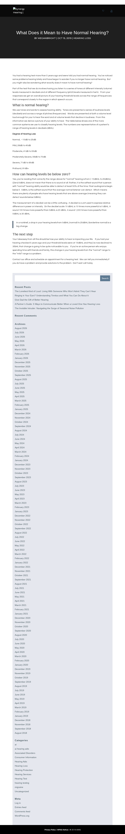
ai (15, 744)
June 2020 (20, 643)
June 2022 (20, 541)
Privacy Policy (50, 830)
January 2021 (21, 613)
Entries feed (20, 807)
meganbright (47, 38)
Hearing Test (21, 778)
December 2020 (22, 618)
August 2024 (21, 430)
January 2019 (21, 716)
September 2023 (23, 477)
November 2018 (22, 724)
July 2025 (19, 383)
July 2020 (19, 639)
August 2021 (21, 584)
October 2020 (21, 626)
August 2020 (21, 635)
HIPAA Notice (62, 830)
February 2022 (22, 558)
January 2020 (21, 665)
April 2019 (20, 703)
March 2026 (20, 349)
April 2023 (20, 498)
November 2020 (22, 622)
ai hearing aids (22, 749)
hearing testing (22, 783)
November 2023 (22, 469)
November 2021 (22, 571)
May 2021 (19, 596)
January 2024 (21, 460)
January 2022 (21, 562)
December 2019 (22, 669)
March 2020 (20, 656)
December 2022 (22, 515)
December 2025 (22, 362)
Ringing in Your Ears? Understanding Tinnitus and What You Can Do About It (52, 295)
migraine (19, 787)
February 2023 (22, 507)
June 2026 (20, 337)
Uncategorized (22, 791)
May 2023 (19, 494)
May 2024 (19, 443)
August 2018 (21, 733)
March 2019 (20, 707)
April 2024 (20, 447)
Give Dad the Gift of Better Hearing (31, 300)
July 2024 (19, 435)
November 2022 (22, 520)
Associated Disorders (25, 753)
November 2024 (22, 417)
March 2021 (20, 605)
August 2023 (21, 481)
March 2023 (20, 503)
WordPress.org (22, 816)
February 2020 (22, 660)
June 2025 (20, 388)
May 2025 (19, 392)
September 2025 (23, 375)
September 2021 (23, 579)
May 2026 (19, 341)
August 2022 (21, 533)
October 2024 (21, 422)
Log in (18, 803)
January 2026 (21, 358)
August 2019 (21, 686)
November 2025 (22, 366)
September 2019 (23, 682)
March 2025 (20, 400)
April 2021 (20, 601)
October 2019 (21, 677)
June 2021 (20, 592)
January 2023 (21, 511)
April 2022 (20, 550)
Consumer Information (25, 757)
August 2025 (21, 379)
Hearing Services (23, 774)
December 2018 (22, 720)
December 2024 (22, 413)
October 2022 (21, 524)
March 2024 (20, 452)
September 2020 (23, 630)
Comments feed (22, 811)
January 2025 (21, 409)
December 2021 (22, 567)
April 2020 (20, 652)
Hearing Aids (21, 761)
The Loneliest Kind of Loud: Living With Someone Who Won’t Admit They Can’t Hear (55, 291)
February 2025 (22, 405)
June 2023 (20, 490)
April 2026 (20, 345)
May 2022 (19, 545)
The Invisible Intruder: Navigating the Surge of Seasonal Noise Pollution (49, 308)
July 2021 (19, 588)
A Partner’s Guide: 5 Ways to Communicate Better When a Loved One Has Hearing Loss (57, 304)
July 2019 (19, 690)
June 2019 (20, 694)
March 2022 (20, 554)
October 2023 (21, 473)
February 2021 (22, 609)
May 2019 (19, 699)
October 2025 (21, 371)
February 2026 (22, 354)
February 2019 (22, 711)
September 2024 (23, 426)
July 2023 (19, 486)
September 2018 (23, 728)
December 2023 (22, 464)
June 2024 (20, 439)
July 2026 (19, 332)
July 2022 (19, 537)
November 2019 (22, 673)
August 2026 (21, 328)
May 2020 (19, 648)
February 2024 (22, 456)
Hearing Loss (82, 38)
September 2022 (23, 528)
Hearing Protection (24, 770)
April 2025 (20, 396)
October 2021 (21, 575)
